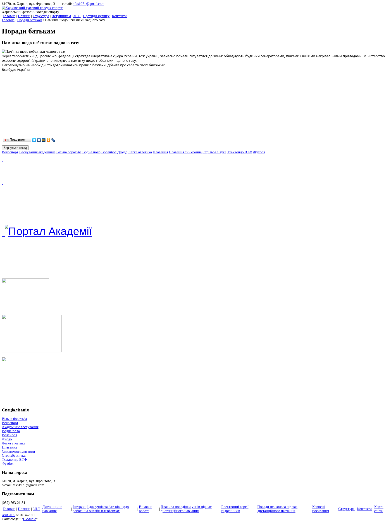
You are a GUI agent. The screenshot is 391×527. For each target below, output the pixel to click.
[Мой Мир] (43, 140)
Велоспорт (10, 423)
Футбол (8, 463)
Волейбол (9, 435)
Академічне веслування (20, 427)
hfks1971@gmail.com (88, 4)
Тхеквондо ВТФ (14, 459)
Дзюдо (7, 439)
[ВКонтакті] (39, 140)
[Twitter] (34, 140)
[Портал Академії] (3, 231)
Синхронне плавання (18, 451)
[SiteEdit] (58, 140)
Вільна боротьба (14, 419)
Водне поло (11, 431)
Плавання (9, 447)
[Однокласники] (48, 140)
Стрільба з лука (14, 455)
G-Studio (29, 519)
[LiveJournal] (53, 140)
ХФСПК (8, 515)
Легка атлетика (13, 443)
